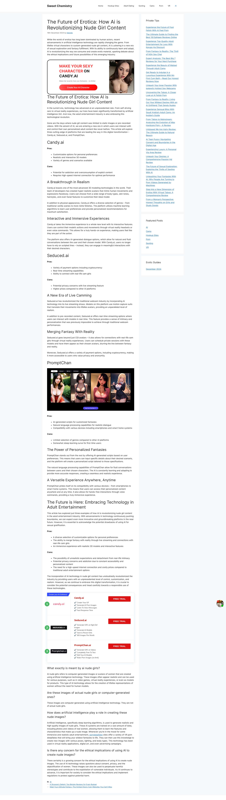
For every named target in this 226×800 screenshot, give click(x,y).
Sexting (142, 6)
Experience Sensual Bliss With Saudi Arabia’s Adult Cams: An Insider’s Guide (160, 112)
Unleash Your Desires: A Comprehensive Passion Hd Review (159, 159)
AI (176, 6)
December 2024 (153, 269)
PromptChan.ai (82, 645)
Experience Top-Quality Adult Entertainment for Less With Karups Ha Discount (160, 44)
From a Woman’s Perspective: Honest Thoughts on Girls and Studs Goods (160, 202)
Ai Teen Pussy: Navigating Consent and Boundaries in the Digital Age (160, 142)
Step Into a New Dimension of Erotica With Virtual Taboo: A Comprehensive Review (160, 192)
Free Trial (119, 599)
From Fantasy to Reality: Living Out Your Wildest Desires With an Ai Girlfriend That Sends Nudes (161, 102)
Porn (161, 6)
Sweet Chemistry (59, 6)
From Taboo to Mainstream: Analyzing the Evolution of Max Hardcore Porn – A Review (160, 122)
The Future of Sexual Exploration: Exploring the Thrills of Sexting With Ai (161, 169)
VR (169, 6)
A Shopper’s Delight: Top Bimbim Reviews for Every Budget (73, 784)
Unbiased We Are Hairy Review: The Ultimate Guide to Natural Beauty (161, 132)
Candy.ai (79, 598)
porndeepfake (96, 735)
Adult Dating (129, 6)
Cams (152, 6)
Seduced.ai (80, 620)
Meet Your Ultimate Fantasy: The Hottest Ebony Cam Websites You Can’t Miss (81, 787)
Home (100, 6)
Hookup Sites (113, 6)
